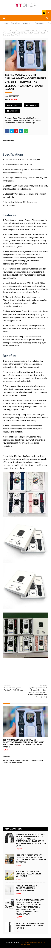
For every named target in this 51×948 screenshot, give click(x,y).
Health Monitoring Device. (30, 120)
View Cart (32, 105)
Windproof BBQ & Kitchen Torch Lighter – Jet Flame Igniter (30, 925)
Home (5, 23)
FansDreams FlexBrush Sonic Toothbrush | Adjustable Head (28, 888)
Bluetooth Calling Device (28, 118)
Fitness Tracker (11, 120)
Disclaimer (15, 23)
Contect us (39, 23)
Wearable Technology (17, 31)
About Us (27, 23)
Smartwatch (10, 122)
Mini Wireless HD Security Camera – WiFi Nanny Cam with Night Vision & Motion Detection (31, 858)
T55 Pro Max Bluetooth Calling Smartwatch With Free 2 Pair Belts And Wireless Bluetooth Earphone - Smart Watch (23, 743)
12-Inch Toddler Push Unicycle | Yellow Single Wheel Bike (28, 873)
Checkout (14, 111)
